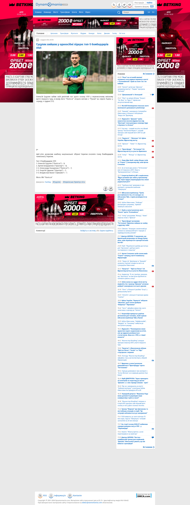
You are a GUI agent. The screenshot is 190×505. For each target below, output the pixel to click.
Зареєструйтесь (106, 231)
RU (153, 12)
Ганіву (114, 33)
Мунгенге (74, 33)
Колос (99, 33)
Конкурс (92, 33)
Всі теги (122, 33)
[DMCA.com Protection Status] (144, 497)
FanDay (48, 182)
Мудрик (83, 33)
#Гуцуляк (56, 182)
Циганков (54, 33)
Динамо (107, 33)
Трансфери (64, 33)
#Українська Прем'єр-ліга (74, 182)
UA (149, 12)
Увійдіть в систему (88, 231)
